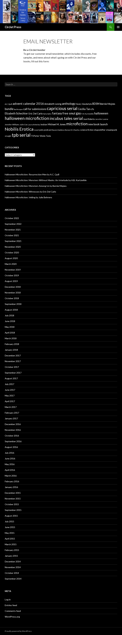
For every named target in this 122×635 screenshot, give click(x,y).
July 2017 (9, 384)
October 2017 (12, 367)
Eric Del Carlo (35, 113)
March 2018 (11, 338)
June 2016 (10, 458)
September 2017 (13, 372)
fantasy (57, 113)
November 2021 (13, 229)
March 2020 (11, 264)
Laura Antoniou (34, 125)
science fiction (87, 130)
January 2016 (11, 487)
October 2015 (12, 504)
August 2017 (11, 378)
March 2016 (11, 475)
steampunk (111, 129)
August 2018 (11, 309)
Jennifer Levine (101, 119)
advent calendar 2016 (28, 103)
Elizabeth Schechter (16, 113)
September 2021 (13, 241)
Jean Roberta (89, 119)
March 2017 (11, 407)
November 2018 (13, 292)
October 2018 (12, 298)
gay (78, 113)
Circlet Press (13, 27)
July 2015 (9, 521)
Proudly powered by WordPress (18, 631)
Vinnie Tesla (45, 136)
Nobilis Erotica (19, 129)
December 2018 (13, 286)
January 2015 (11, 555)
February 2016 (12, 481)
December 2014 (13, 561)
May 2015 (9, 533)
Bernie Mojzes (107, 103)
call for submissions (34, 109)
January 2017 (11, 418)
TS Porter (35, 136)
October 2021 (12, 235)
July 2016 (9, 452)
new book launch (98, 124)
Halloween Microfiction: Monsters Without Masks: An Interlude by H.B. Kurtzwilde (46, 180)
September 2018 (13, 304)
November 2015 (13, 498)
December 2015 (13, 492)
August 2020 (11, 258)
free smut (68, 113)
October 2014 (12, 573)
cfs (92, 109)
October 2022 (12, 218)
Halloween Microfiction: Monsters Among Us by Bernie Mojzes (36, 186)
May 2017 (9, 395)
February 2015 (12, 550)
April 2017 (10, 401)
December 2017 (13, 355)
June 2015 (10, 527)
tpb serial (21, 135)
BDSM (95, 103)
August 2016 (11, 447)
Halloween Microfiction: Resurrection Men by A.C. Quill (32, 174)
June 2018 (10, 321)
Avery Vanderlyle (84, 104)
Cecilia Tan (84, 108)
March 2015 (11, 544)
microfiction (77, 123)
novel (36, 130)
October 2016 (12, 435)
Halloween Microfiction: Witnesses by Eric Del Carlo (30, 191)
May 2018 (9, 327)
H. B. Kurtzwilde (87, 114)
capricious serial (62, 108)
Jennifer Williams (12, 124)
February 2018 (12, 344)
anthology (69, 103)
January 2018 (11, 349)
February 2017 (12, 412)
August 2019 (11, 281)
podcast (48, 130)
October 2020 (12, 252)
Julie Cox (23, 124)
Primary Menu (118, 27)
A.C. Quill (8, 104)
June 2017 (10, 389)
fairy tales (47, 114)
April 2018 (10, 332)
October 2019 (12, 275)
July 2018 (9, 315)
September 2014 (13, 578)
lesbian (44, 124)
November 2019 (13, 269)
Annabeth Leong (52, 104)
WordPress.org (12, 616)
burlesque (18, 109)
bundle (9, 109)
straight (8, 136)
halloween (101, 113)
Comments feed (13, 611)
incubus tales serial (66, 118)
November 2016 (13, 430)
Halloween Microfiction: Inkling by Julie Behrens (28, 197)
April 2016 (10, 470)
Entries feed (11, 605)
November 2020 (13, 246)
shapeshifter (99, 130)
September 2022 (13, 224)
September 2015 (13, 510)
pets (41, 130)
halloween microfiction (27, 118)
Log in (8, 599)
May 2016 (9, 464)
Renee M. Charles (72, 130)
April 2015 (10, 538)
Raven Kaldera (58, 130)
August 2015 (11, 515)
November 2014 (13, 567)
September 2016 (13, 441)
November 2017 (13, 361)
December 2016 (13, 424)
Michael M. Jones (57, 124)
